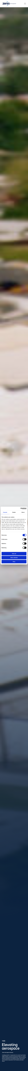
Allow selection (14, 557)
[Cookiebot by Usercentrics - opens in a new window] (20, 508)
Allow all (14, 553)
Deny (14, 561)
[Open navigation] (25, 3)
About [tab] (22, 512)
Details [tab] (14, 512)
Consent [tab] (5, 512)
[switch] (24, 539)
